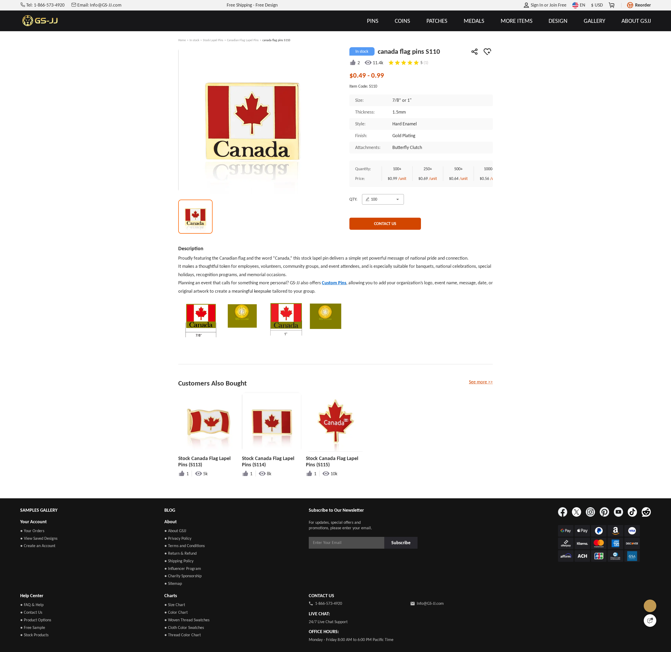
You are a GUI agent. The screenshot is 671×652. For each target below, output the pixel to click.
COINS (402, 20)
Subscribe (402, 542)
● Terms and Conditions (184, 545)
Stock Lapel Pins (213, 40)
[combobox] (384, 201)
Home (182, 40)
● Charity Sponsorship (183, 575)
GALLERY (594, 20)
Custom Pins (334, 283)
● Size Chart (174, 604)
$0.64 (462, 180)
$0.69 (429, 180)
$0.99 (396, 180)
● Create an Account (37, 545)
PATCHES (436, 20)
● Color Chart (176, 612)
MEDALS (474, 20)
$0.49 (358, 75)
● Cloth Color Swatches (184, 627)
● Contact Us (31, 612)
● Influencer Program (182, 568)
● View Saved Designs (38, 538)
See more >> (481, 382)
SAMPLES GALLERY (38, 510)
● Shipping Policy (178, 560)
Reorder (643, 5)
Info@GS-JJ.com (430, 603)
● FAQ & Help (32, 604)
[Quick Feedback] (650, 620)
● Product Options (35, 619)
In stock (194, 40)
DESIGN (558, 20)
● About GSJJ (175, 530)
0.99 (377, 75)
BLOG (169, 510)
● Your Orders (32, 530)
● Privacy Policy (177, 538)
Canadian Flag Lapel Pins (243, 40)
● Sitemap (173, 583)
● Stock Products (34, 634)
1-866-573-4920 (328, 603)
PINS (372, 20)
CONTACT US (385, 226)
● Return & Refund (180, 553)
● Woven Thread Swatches (186, 619)
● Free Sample (32, 627)
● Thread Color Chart (182, 634)
